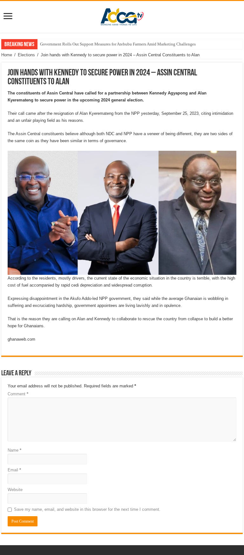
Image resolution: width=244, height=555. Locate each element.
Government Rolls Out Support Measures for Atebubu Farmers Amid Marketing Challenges (118, 44)
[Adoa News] (122, 15)
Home (6, 54)
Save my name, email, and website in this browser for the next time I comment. (87, 509)
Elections (26, 54)
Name (14, 450)
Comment (18, 394)
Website (15, 489)
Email (14, 470)
